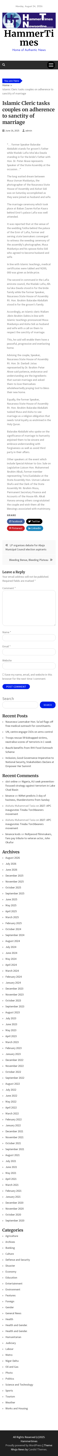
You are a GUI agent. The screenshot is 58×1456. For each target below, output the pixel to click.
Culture (9, 1253)
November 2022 (14, 1066)
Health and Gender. (16, 1325)
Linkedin (35, 528)
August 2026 (12, 857)
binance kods (13, 834)
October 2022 (13, 1072)
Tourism (10, 1396)
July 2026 (10, 863)
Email (6, 646)
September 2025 (14, 893)
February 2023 (13, 1048)
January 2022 (13, 1125)
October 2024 (13, 929)
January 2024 (13, 982)
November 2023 (14, 994)
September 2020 (14, 1220)
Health (9, 1319)
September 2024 (14, 935)
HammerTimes (29, 38)
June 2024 (11, 953)
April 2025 (11, 911)
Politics (9, 1378)
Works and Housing (16, 1408)
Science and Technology (19, 1384)
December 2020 (14, 1202)
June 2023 (11, 1024)
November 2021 (14, 1137)
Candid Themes (37, 1449)
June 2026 (11, 869)
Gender (9, 1307)
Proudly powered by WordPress (23, 1445)
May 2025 (10, 905)
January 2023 (13, 1054)
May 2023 (10, 1030)
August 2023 (12, 1012)
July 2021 (10, 1161)
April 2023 (11, 1036)
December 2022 (14, 1060)
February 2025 (13, 923)
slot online (11, 781)
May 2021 (10, 1173)
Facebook (16, 521)
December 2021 (14, 1131)
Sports (9, 1390)
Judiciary (10, 1343)
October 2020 (13, 1214)
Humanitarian (13, 1337)
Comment (9, 588)
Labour (9, 1349)
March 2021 (12, 1185)
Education (11, 1277)
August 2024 (12, 941)
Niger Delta (12, 1361)
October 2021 (13, 1143)
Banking (10, 1248)
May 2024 (10, 959)
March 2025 (12, 917)
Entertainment (13, 1283)
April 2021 (11, 1179)
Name (6, 632)
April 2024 (11, 964)
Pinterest (16, 528)
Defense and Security (17, 1259)
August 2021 (12, 1155)
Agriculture (11, 1236)
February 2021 (13, 1190)
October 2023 (13, 1000)
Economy (10, 1271)
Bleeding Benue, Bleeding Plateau (28, 560)
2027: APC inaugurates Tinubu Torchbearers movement (28, 810)
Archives (10, 1242)
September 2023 (14, 1006)
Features (10, 1295)
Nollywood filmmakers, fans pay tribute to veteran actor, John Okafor (28, 838)
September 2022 (14, 1077)
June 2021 (11, 1167)
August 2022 (12, 1083)
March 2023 (12, 1042)
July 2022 (10, 1089)
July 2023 (10, 1018)
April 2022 (11, 1107)
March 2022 (12, 1113)
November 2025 (14, 881)
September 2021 (14, 1149)
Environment (12, 1289)
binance (9, 795)
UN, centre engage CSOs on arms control (29, 731)
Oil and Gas (11, 1366)
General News (13, 1313)
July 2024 (10, 947)
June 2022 (11, 1095)
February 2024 (13, 976)
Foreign (9, 1301)
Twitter (35, 521)
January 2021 (13, 1196)
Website (7, 660)
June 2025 (11, 899)
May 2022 (10, 1101)
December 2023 (14, 988)
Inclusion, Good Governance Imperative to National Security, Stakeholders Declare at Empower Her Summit (29, 762)
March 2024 (12, 970)
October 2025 (13, 887)
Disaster (10, 1265)
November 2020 (14, 1208)
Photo (9, 1372)
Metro (9, 1355)
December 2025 (14, 875)
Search (8, 698)
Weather (10, 1402)
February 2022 (13, 1119)
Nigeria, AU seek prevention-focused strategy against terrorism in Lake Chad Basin (30, 785)
